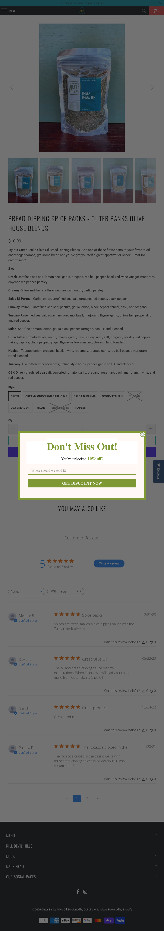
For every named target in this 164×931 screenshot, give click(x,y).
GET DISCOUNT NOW (82, 483)
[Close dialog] (142, 434)
